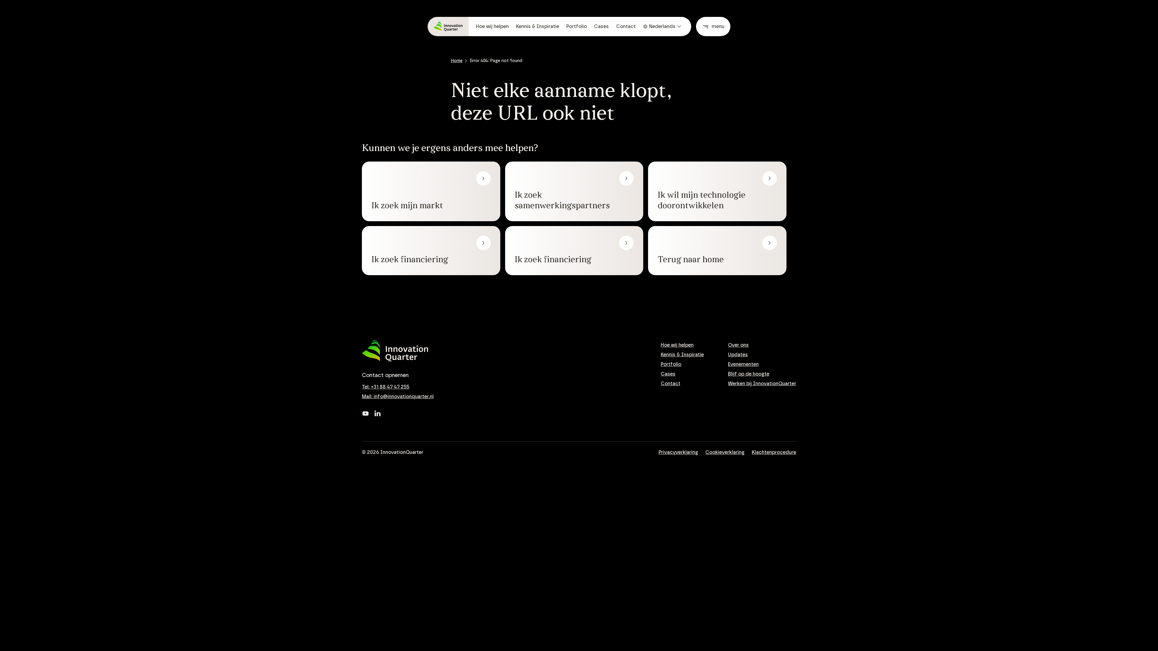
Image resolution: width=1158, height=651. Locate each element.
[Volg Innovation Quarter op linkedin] (377, 413)
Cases (601, 26)
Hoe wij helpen (492, 26)
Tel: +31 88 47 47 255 (385, 387)
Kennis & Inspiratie (537, 26)
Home (457, 61)
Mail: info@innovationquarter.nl (398, 396)
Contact (626, 26)
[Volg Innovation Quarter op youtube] (365, 413)
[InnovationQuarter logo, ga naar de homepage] (395, 351)
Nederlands (662, 26)
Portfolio (576, 26)
